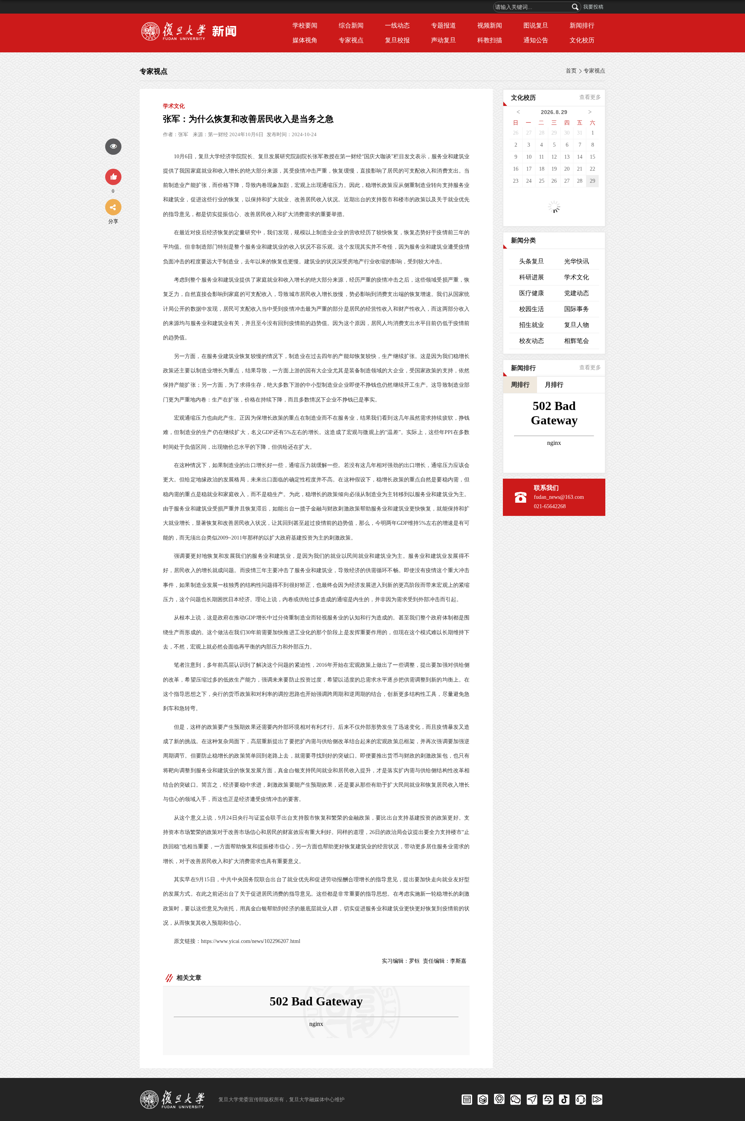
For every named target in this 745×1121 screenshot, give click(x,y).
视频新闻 (489, 25)
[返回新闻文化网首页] (191, 23)
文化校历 (582, 40)
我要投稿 (593, 7)
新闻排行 (582, 25)
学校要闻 (305, 25)
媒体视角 (305, 40)
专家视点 (351, 40)
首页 (571, 71)
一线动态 (397, 25)
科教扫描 (489, 40)
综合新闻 (351, 25)
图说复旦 (535, 25)
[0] (113, 177)
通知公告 (535, 40)
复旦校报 (397, 40)
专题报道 (443, 25)
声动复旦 (443, 40)
